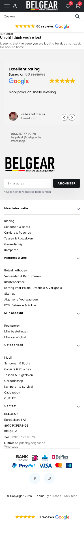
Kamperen (11, 250)
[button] (41, 26)
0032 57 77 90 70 (23, 133)
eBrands (55, 496)
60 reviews (35, 74)
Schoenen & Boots (17, 226)
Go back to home (12, 47)
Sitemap (9, 293)
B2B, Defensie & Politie (20, 305)
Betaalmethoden (15, 270)
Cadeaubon (12, 392)
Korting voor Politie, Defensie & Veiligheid (33, 288)
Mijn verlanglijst (15, 337)
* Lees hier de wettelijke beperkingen (27, 191)
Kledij (8, 357)
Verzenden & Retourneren (22, 276)
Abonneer (66, 183)
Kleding (9, 221)
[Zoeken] (77, 16)
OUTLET (10, 398)
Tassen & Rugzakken (18, 238)
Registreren (12, 325)
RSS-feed (71, 496)
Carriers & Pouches (17, 232)
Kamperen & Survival (18, 386)
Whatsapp (18, 141)
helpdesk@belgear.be (26, 137)
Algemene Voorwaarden (21, 299)
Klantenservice (14, 282)
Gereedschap (13, 244)
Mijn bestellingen (16, 331)
